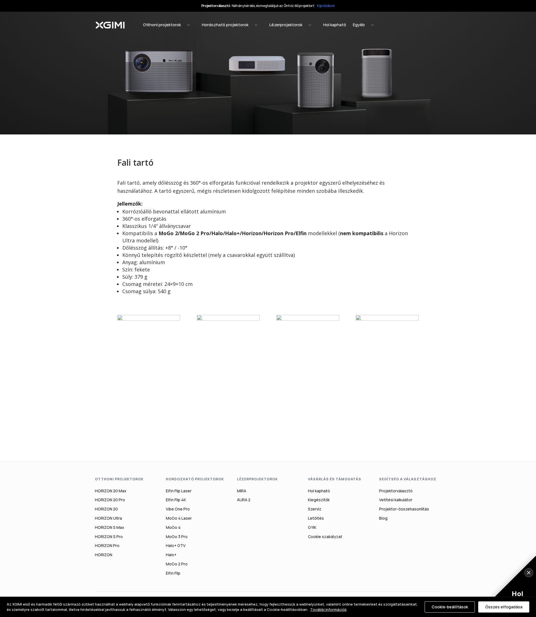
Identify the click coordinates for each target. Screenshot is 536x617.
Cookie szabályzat (325, 536)
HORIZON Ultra (108, 518)
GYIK (312, 527)
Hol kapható (319, 490)
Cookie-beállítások (450, 606)
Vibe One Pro (178, 509)
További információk (328, 609)
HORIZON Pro (107, 545)
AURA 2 (243, 499)
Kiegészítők (319, 499)
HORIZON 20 (106, 509)
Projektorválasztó (396, 490)
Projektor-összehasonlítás (404, 509)
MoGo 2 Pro (177, 564)
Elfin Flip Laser (179, 490)
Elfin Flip (173, 573)
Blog (383, 518)
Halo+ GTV (176, 545)
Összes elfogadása (503, 606)
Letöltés (316, 518)
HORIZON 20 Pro (110, 499)
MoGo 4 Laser (179, 518)
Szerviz (314, 509)
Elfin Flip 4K (176, 499)
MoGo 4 (173, 527)
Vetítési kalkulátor (395, 499)
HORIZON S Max (109, 527)
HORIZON (103, 554)
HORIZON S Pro (109, 536)
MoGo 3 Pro (177, 536)
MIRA (241, 490)
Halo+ (171, 554)
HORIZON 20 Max (110, 490)
